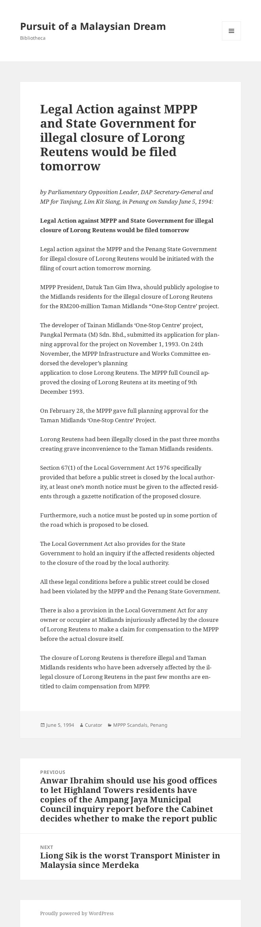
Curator (93, 725)
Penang (159, 725)
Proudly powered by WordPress (77, 913)
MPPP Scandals (130, 725)
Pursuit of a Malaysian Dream (93, 26)
